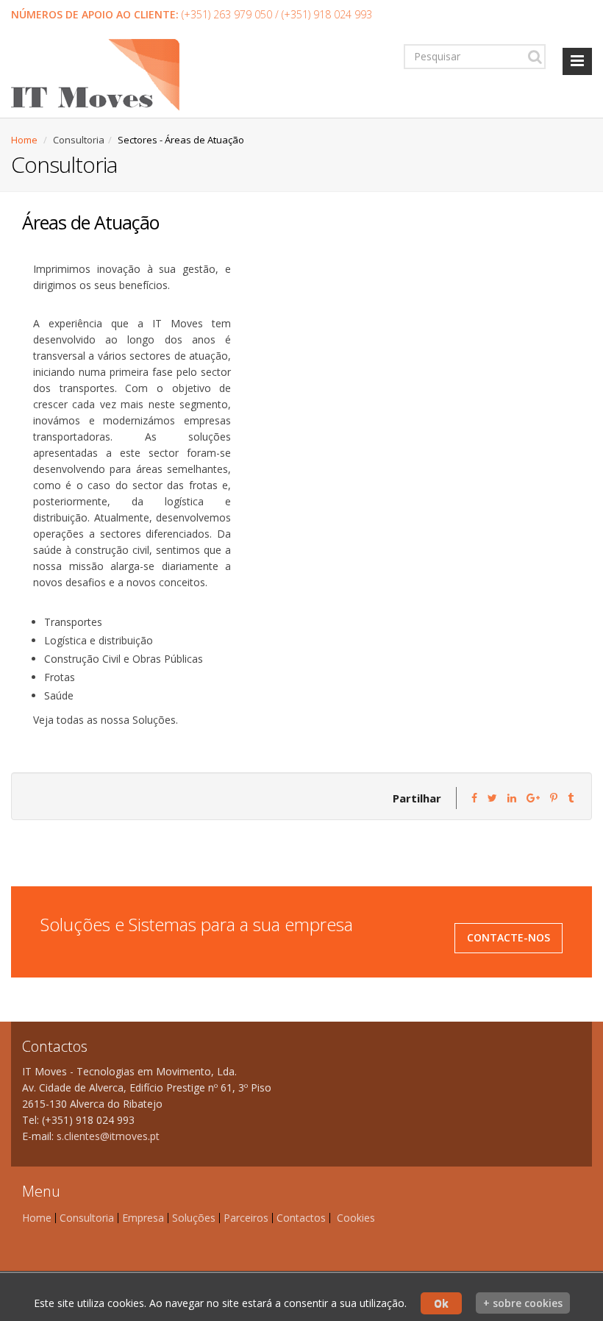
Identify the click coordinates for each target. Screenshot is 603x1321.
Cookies (356, 1218)
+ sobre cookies (523, 1303)
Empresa (143, 1218)
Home (24, 139)
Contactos (301, 1218)
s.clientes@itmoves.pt (108, 1136)
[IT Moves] (95, 77)
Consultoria (87, 1218)
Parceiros (246, 1218)
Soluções (193, 1218)
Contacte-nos (508, 937)
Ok (441, 1303)
